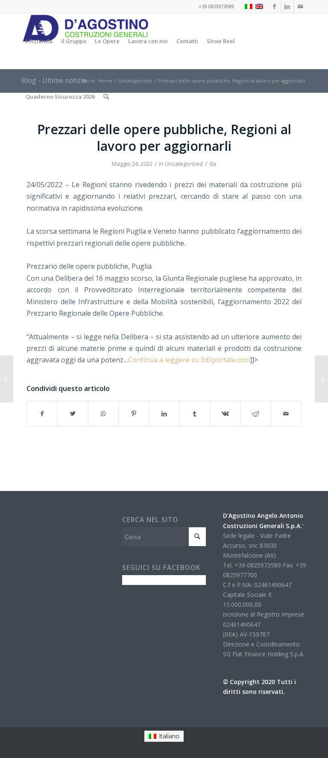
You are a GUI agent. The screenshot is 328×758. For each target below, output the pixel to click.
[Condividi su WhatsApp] (103, 413)
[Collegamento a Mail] (300, 6)
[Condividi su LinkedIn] (164, 413)
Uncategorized (184, 163)
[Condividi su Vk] (225, 413)
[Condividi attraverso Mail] (286, 413)
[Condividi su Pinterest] (134, 413)
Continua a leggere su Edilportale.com (189, 359)
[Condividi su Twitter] (73, 413)
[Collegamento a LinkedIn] (287, 6)
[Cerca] (106, 96)
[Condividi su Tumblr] (195, 413)
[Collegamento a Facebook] (274, 6)
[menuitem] (39, 41)
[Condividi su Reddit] (255, 413)
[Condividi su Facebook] (42, 413)
